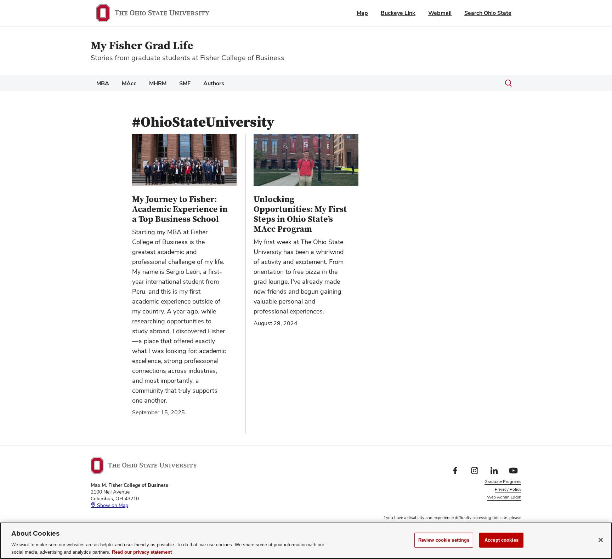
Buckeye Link (398, 13)
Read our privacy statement (142, 551)
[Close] (600, 540)
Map (362, 13)
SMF (185, 83)
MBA (102, 83)
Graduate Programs (502, 481)
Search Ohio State (487, 13)
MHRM (157, 83)
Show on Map (112, 505)
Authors (213, 83)
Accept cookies (501, 540)
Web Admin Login (504, 497)
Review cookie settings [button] (499, 505)
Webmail (440, 13)
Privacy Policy (508, 489)
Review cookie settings (444, 540)
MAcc (129, 83)
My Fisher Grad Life (142, 46)
